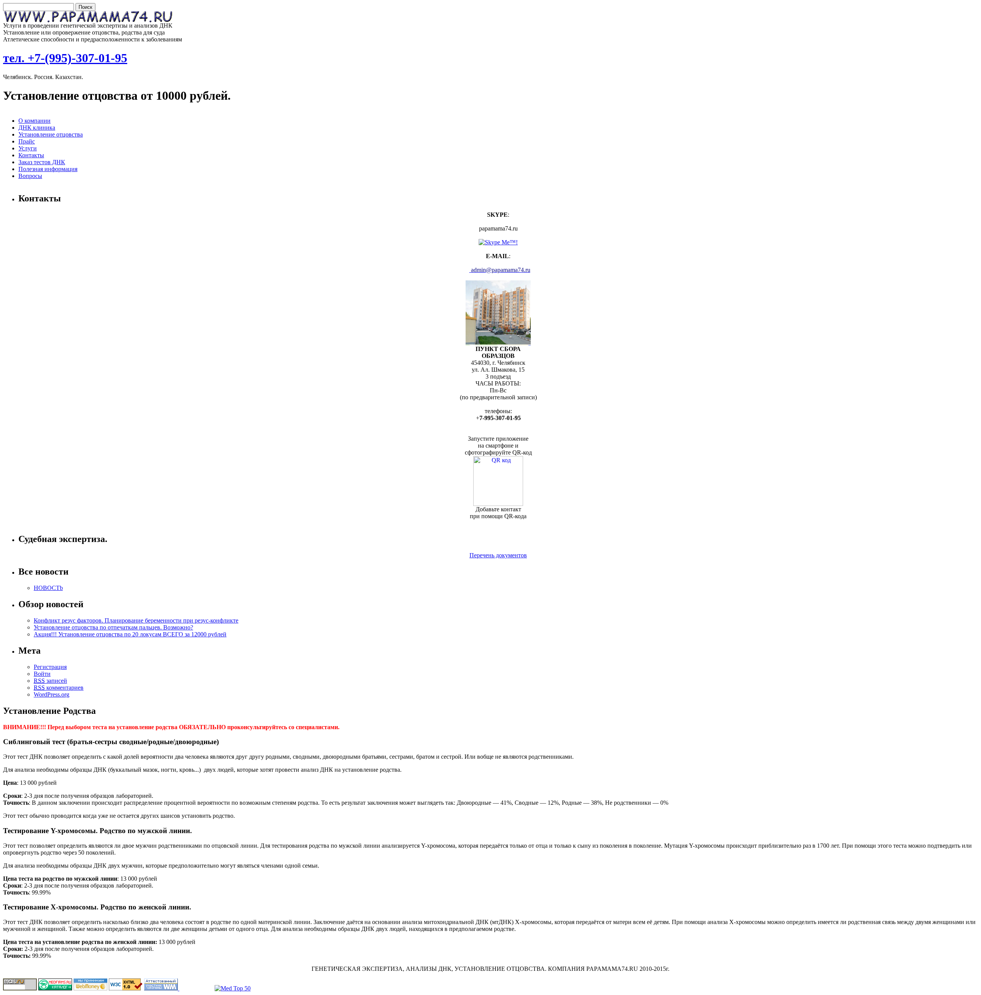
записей (50, 680)
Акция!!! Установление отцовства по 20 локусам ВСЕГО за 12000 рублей (130, 634)
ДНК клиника (36, 127)
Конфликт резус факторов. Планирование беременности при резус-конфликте (136, 620)
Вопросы (30, 176)
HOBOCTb (48, 588)
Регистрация (50, 667)
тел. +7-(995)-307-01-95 (65, 58)
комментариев (59, 687)
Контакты (31, 155)
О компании (34, 120)
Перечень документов (498, 555)
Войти (42, 673)
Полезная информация (47, 169)
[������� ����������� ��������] (55, 988)
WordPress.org (51, 694)
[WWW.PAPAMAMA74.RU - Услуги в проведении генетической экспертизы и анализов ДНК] (90, 20)
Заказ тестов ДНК (41, 162)
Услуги (27, 148)
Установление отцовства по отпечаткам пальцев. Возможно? (113, 627)
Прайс (26, 141)
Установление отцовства (50, 134)
